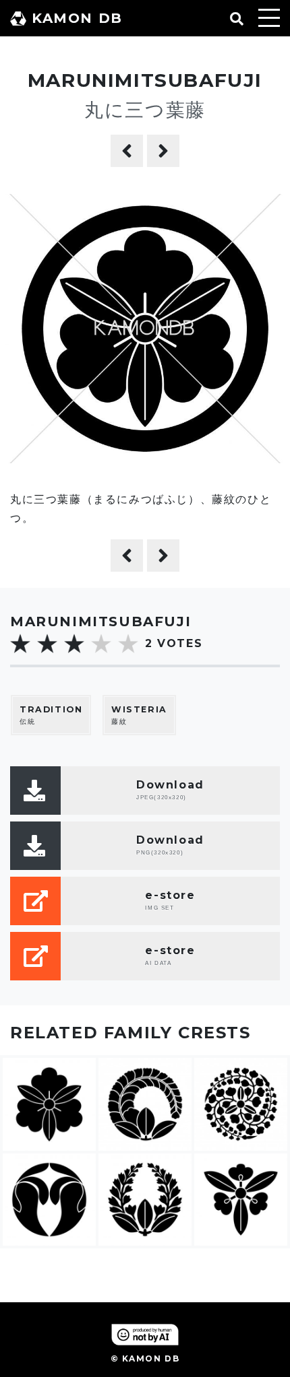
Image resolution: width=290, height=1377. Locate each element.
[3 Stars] (74, 644)
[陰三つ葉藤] (127, 151)
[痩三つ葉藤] (163, 151)
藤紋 (139, 715)
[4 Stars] (101, 644)
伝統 (51, 715)
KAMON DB (77, 18)
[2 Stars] (47, 644)
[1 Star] (20, 644)
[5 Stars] (128, 644)
